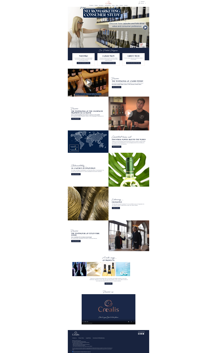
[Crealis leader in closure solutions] (108, 2)
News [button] (117, 5)
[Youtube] (139, 333)
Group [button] (113, 5)
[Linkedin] (141, 333)
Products (91, 5)
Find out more (108, 283)
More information (76, 118)
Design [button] (96, 5)
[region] (108, 27)
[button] (145, 8)
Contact (126, 5)
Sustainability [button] (108, 5)
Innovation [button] (101, 5)
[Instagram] (143, 333)
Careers (121, 5)
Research (142, 1)
